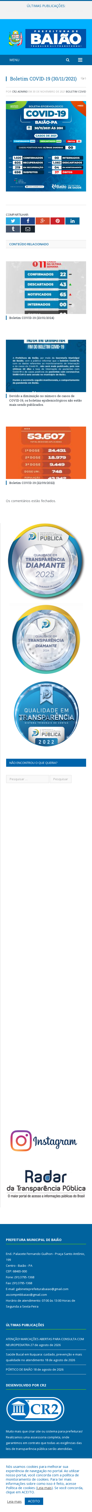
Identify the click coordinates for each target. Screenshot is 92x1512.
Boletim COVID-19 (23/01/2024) (31, 318)
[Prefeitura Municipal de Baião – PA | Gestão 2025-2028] (46, 38)
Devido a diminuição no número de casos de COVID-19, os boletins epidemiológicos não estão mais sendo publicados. (45, 400)
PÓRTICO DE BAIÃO (19, 1369)
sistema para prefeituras (64, 1431)
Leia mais (44, 1488)
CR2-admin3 (20, 91)
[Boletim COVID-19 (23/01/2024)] (46, 287)
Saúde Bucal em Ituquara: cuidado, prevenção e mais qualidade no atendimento (47, 11)
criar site (35, 1431)
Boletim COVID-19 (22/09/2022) (32, 483)
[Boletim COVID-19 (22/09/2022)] (46, 453)
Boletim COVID (76, 91)
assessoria (38, 1437)
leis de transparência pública (26, 1449)
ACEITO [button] (34, 1501)
